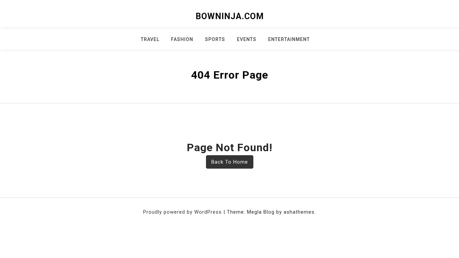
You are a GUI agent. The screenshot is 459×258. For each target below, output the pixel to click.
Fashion (182, 39)
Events (246, 39)
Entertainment (289, 39)
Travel (150, 39)
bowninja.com (230, 16)
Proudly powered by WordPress (183, 212)
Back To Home (229, 162)
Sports (215, 39)
